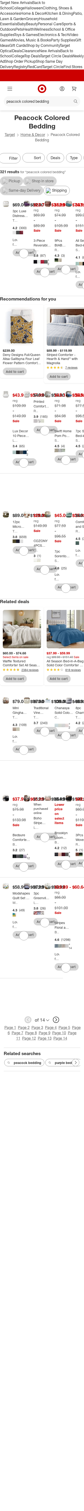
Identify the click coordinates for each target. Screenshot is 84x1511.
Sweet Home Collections (78, 250)
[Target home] (42, 88)
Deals (17, 50)
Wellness (41, 29)
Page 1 (10, 1027)
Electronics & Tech (53, 34)
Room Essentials (36, 411)
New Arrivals (49, 50)
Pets (19, 29)
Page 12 (29, 1038)
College (18, 8)
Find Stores (72, 66)
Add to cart (15, 372)
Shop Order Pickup (20, 61)
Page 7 (17, 1033)
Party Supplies (63, 40)
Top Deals (32, 56)
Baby (21, 24)
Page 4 (51, 1027)
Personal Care (50, 24)
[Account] (62, 89)
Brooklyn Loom (57, 842)
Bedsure (15, 844)
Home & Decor (33, 13)
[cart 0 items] (74, 89)
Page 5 (64, 1027)
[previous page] (28, 1019)
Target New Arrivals (16, 2)
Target (10, 134)
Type (74, 157)
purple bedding (67, 1063)
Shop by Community (43, 45)
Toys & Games (26, 34)
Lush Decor (36, 827)
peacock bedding (27, 1063)
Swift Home (57, 440)
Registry (20, 66)
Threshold (15, 220)
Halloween (34, 8)
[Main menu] (10, 89)
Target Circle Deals (56, 56)
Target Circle (52, 66)
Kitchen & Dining (59, 13)
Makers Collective (15, 903)
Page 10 (59, 1033)
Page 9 (44, 1033)
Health (28, 29)
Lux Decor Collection (36, 250)
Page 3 (37, 1027)
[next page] (56, 1019)
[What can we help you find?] (42, 101)
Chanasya (57, 717)
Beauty (32, 24)
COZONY (36, 550)
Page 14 (60, 1038)
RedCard (34, 66)
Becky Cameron (57, 932)
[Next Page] (75, 1062)
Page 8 (31, 1033)
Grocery (32, 18)
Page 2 (24, 1027)
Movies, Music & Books (31, 40)
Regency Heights (57, 250)
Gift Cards (17, 45)
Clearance (30, 50)
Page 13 (45, 1038)
